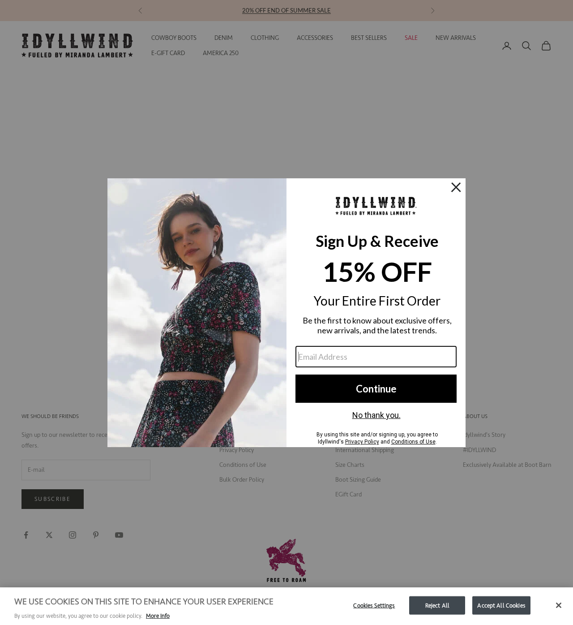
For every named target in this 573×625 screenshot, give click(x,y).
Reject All (437, 605)
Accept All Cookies (501, 605)
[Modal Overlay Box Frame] (286, 312)
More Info (158, 615)
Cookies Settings (374, 605)
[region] (286, 606)
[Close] (559, 605)
